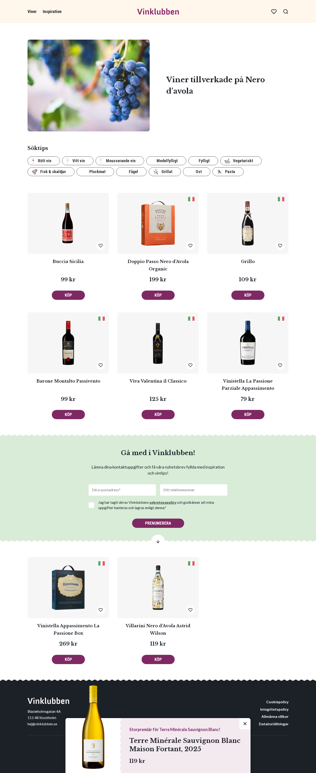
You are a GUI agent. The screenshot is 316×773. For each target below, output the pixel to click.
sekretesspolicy (162, 502)
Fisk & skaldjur (53, 171)
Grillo (248, 261)
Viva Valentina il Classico (158, 381)
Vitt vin (78, 160)
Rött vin (44, 160)
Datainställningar (273, 724)
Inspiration (52, 11)
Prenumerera (158, 523)
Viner (32, 11)
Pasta (230, 171)
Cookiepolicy (277, 702)
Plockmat (97, 171)
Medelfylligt (167, 160)
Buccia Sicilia (68, 261)
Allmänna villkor (274, 716)
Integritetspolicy (274, 709)
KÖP (68, 295)
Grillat (166, 171)
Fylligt (204, 160)
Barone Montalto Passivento (68, 381)
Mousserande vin (121, 160)
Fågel (133, 171)
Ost (199, 171)
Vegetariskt (243, 160)
